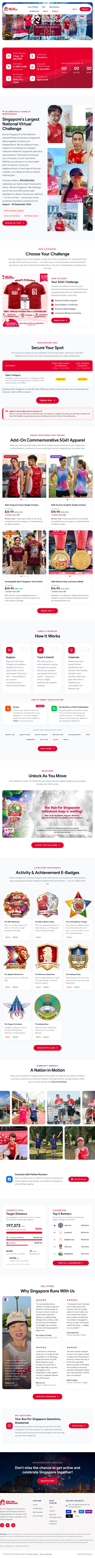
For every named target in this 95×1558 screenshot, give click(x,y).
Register (85, 9)
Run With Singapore (46, 1397)
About (45, 11)
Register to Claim (46, 1048)
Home (35, 1505)
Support (55, 11)
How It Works (33, 7)
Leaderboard (34, 11)
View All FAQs (77, 1426)
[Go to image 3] (24, 499)
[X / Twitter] (13, 1525)
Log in (74, 9)
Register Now (59, 320)
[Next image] (43, 476)
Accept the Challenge (46, 845)
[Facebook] (2, 1525)
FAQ (43, 7)
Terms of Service (46, 1554)
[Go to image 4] (25, 499)
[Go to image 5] (27, 499)
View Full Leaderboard (69, 1263)
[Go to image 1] (21, 499)
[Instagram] (8, 1525)
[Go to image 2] (22, 499)
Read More (46, 749)
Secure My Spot (13, 223)
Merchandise (54, 7)
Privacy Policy (33, 1554)
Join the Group (80, 1179)
